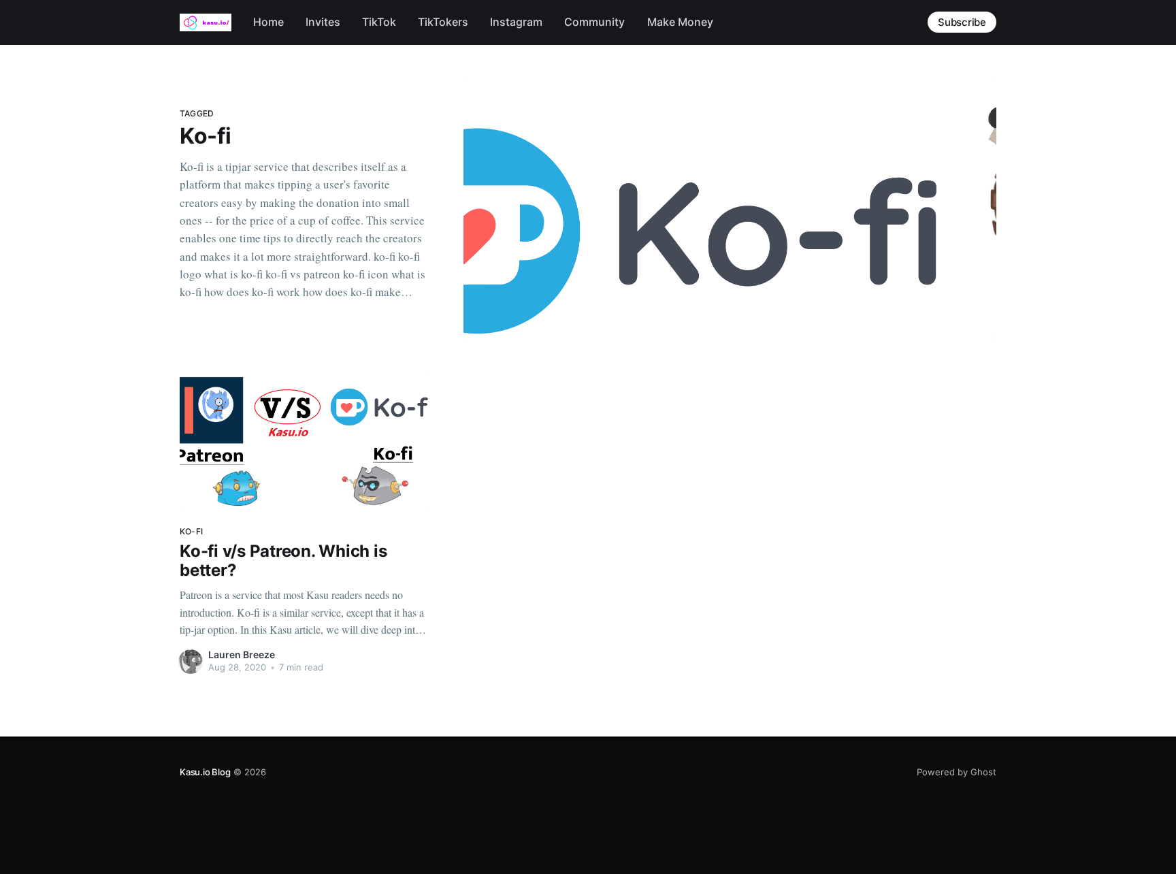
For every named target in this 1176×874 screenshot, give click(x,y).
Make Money (680, 22)
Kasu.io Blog (205, 771)
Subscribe (962, 22)
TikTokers (443, 22)
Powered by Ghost (956, 771)
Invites (323, 22)
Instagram (516, 22)
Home (268, 22)
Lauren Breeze (241, 654)
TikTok (379, 22)
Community (594, 22)
